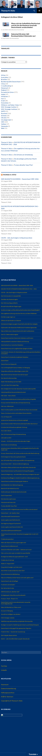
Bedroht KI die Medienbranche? (10, 488)
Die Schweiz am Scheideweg (23, 155)
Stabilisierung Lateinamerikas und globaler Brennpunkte (17, 621)
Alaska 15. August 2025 (7, 563)
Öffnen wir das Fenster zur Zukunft (11, 320)
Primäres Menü (39, 10)
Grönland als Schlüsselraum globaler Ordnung (14, 427)
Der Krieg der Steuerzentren (9, 635)
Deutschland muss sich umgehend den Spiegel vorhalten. (17, 348)
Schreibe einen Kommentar (16, 30)
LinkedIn (4, 670)
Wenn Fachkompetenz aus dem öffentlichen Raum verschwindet (19, 410)
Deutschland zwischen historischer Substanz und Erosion (17, 338)
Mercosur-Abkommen (7, 406)
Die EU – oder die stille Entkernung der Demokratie (15, 639)
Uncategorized (6, 120)
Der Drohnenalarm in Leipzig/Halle (11, 296)
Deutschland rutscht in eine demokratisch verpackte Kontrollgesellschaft (15, 603)
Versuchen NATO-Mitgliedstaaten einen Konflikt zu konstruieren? (19, 509)
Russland (4, 113)
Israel (3, 101)
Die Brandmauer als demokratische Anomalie (13, 492)
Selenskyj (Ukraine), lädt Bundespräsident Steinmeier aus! (23, 35)
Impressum (5, 684)
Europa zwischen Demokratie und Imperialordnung (15, 402)
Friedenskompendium (7, 539)
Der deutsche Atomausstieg (8, 378)
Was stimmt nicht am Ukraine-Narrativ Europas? (14, 374)
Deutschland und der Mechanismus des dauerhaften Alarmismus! (19, 423)
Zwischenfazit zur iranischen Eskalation (12, 345)
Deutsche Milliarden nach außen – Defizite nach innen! (16, 549)
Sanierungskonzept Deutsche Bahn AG (12, 527)
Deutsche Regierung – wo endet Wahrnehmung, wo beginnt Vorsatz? (20, 474)
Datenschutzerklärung (8, 688)
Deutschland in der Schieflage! (9, 581)
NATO (3, 111)
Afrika (3, 75)
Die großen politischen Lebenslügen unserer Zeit (14, 371)
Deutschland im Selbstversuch (9, 546)
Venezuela (4, 126)
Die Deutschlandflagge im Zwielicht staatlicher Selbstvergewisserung (20, 478)
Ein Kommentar (14, 38)
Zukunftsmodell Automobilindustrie (11, 530)
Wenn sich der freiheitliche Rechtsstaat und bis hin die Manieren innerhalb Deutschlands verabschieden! (25, 25)
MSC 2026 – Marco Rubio (8, 395)
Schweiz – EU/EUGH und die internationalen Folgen (15, 441)
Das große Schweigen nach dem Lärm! (11, 567)
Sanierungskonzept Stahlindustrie (10, 520)
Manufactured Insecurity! (8, 502)
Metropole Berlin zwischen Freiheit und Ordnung (15, 341)
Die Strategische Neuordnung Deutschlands (13, 457)
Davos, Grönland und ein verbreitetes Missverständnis (16, 413)
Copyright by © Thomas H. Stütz (11, 701)
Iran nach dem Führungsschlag (9, 385)
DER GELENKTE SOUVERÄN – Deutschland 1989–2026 (20, 179)
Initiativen (4, 96)
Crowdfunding (6, 86)
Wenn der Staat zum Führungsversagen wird (13, 542)
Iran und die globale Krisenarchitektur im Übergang (15, 367)
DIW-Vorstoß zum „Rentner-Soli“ (10, 592)
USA (2, 122)
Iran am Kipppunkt (6, 417)
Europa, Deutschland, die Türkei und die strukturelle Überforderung (20, 453)
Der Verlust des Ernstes (7, 588)
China (3, 84)
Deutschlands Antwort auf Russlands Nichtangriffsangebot (17, 471)
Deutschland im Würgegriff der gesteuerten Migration (16, 628)
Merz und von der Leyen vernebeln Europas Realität (15, 553)
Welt (2, 128)
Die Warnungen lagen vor (8, 317)
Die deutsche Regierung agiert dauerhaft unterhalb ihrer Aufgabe (19, 324)
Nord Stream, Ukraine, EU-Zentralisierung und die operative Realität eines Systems (21, 352)
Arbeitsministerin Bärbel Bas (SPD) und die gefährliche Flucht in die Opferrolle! (20, 449)
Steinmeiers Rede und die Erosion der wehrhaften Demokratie (18, 467)
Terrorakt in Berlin (6, 431)
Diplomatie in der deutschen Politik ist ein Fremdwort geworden (19, 327)
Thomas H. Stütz (8, 10)
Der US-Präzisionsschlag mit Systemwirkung (13, 434)
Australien (4, 77)
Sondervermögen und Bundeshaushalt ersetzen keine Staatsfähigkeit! (20, 310)
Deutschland (4, 360)
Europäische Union (7, 92)
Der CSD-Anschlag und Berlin (9, 303)
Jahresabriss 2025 (6, 438)
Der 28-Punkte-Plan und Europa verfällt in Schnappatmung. (17, 460)
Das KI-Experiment (6, 495)
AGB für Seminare (7, 697)
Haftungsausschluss (7, 693)
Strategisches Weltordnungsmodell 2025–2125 (14, 556)
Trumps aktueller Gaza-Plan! (23, 165)
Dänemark (4, 88)
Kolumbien (5, 103)
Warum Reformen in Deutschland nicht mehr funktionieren (17, 331)
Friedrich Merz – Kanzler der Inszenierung (13, 632)
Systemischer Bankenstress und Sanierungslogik (14, 420)
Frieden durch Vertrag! (7, 560)
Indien (3, 94)
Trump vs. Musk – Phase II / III (9, 598)
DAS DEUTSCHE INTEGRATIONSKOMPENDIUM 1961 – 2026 (19, 289)
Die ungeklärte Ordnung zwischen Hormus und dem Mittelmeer (19, 313)
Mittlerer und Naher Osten (10, 105)
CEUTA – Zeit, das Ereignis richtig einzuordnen (16, 238)
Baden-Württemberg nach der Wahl (11, 381)
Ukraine (3, 118)
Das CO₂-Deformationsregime (9, 334)
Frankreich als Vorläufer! (8, 584)
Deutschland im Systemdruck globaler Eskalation (14, 357)
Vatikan (3, 124)
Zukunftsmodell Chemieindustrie (10, 516)
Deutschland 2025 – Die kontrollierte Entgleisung (15, 464)
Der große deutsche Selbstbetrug (10, 574)
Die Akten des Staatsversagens (9, 299)
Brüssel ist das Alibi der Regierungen (11, 306)
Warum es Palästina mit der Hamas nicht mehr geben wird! (17, 577)
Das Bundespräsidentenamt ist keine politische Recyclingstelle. (18, 399)
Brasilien (4, 79)
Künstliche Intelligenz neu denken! (10, 614)
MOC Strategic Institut (8, 107)
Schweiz (3, 115)
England (3, 90)
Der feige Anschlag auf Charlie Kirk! (11, 523)
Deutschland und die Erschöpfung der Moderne (14, 481)
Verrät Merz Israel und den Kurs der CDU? (13, 570)
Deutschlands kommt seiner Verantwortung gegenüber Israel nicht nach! (19, 534)
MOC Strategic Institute (9, 109)
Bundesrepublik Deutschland (10, 81)
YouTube (4, 666)
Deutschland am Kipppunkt (8, 364)
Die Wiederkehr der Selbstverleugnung (12, 485)
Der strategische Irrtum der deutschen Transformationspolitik (18, 389)
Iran (2, 98)
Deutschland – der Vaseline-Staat (10, 513)
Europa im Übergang (7, 611)
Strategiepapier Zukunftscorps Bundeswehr (13, 595)
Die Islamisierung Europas (8, 499)
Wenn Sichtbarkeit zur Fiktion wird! (11, 607)
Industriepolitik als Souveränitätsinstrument (13, 392)
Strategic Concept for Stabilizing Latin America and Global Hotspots (20, 625)
